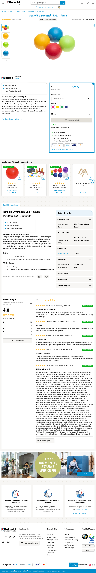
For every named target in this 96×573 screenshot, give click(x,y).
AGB (19, 571)
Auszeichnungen (69, 547)
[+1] (89, 114)
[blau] (66, 107)
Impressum (5, 571)
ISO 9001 (88, 550)
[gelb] (57, 107)
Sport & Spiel (21, 11)
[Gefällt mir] (39, 276)
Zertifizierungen (69, 545)
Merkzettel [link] (50, 547)
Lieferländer (50, 542)
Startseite (4, 11)
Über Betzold (68, 534)
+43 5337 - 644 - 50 (81, 509)
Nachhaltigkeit (68, 542)
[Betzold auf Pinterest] (10, 537)
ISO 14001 (88, 546)
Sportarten (31, 11)
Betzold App (50, 545)
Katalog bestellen (52, 537)
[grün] (61, 107)
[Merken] (92, 25)
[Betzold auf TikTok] (14, 537)
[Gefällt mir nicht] (46, 276)
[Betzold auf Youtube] (3, 542)
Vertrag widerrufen (73, 564)
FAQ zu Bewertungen (17, 341)
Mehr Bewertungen (43, 441)
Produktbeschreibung (10, 205)
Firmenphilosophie (69, 537)
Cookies (64, 571)
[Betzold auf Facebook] (2, 537)
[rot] (53, 107)
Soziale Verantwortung (71, 540)
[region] (48, 250)
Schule (12, 11)
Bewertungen (56, 571)
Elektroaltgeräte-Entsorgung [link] (52, 551)
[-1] (74, 114)
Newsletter (50, 534)
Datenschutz (13, 571)
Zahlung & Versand (52, 540)
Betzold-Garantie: (63, 253)
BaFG (49, 571)
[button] (71, 99)
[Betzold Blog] (8, 542)
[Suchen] (62, 3)
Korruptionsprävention (39, 571)
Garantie (49, 555)
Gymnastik (40, 11)
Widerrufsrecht (27, 571)
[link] (87, 2)
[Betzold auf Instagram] (6, 537)
